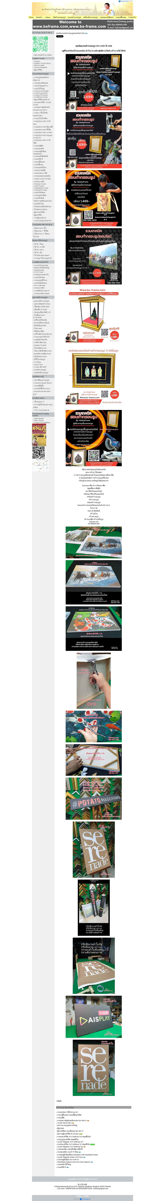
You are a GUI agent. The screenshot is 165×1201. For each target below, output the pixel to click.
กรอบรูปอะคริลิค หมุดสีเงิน (67, 1139)
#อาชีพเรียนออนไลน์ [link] (94, 491)
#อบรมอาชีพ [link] (87, 485)
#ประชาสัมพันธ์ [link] (94, 511)
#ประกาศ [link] (93, 508)
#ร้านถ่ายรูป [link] (93, 516)
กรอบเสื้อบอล (121, 17)
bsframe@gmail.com (100, 1188)
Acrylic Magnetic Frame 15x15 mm (70, 1157)
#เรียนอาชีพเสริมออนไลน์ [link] (94, 494)
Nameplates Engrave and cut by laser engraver (73, 1162)
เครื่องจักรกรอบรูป (90, 17)
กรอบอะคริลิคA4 (106, 17)
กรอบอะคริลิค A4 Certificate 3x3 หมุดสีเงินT (74, 1137)
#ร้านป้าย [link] (93, 514)
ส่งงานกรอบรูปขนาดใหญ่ (67, 1125)
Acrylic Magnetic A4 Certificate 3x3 (70, 1142)
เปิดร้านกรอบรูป (59, 17)
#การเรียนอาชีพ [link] (99, 485)
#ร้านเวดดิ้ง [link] (88, 519)
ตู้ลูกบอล (60, 1128)
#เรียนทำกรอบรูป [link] (93, 497)
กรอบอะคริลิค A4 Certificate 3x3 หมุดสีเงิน (73, 1144)
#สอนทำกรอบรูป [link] (93, 502)
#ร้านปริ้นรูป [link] (98, 519)
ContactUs (132, 17)
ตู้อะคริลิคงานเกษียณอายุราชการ (70, 1131)
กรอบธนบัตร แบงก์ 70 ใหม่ (67, 1152)
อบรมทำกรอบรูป (74, 17)
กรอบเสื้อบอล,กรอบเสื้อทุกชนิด (69, 1115)
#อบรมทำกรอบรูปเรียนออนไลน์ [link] (90, 505)
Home (31, 17)
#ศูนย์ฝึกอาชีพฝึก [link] (93, 488)
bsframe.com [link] (93, 522)
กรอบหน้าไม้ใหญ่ (64, 1164)
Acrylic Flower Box (64, 1123)
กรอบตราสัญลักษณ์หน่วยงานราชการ (72, 1120)
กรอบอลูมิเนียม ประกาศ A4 (68, 1159)
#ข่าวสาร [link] (106, 505)
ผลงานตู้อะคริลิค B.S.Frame (67, 1134)
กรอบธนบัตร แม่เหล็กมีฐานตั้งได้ (70, 1149)
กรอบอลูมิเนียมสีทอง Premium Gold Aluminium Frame (77, 1155)
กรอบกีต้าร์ (61, 1167)
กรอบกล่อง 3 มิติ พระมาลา (67, 1112)
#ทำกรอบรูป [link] (94, 500)
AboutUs (39, 17)
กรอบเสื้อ (60, 1118)
